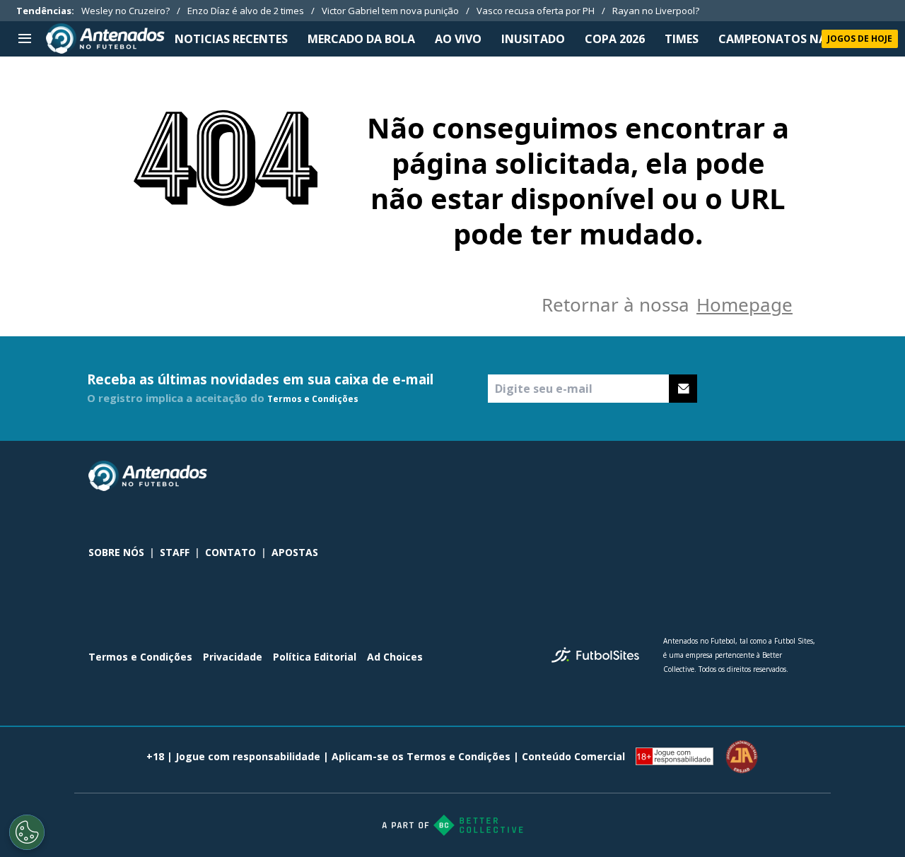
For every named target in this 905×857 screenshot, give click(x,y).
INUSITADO (533, 39)
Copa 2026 (615, 39)
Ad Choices (395, 656)
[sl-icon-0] (714, 476)
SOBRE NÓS (116, 552)
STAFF (174, 552)
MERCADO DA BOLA (361, 39)
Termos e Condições (312, 399)
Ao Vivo (458, 39)
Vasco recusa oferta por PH (536, 10)
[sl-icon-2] (777, 476)
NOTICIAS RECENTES (231, 39)
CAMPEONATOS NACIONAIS (796, 39)
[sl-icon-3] (808, 476)
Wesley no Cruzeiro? (125, 10)
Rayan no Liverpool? (655, 10)
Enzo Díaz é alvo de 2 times (245, 10)
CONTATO (230, 552)
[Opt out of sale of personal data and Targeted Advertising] (27, 832)
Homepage (744, 304)
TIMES (682, 39)
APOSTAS (295, 552)
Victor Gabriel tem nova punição (390, 10)
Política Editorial (314, 656)
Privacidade (232, 656)
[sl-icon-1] (745, 476)
